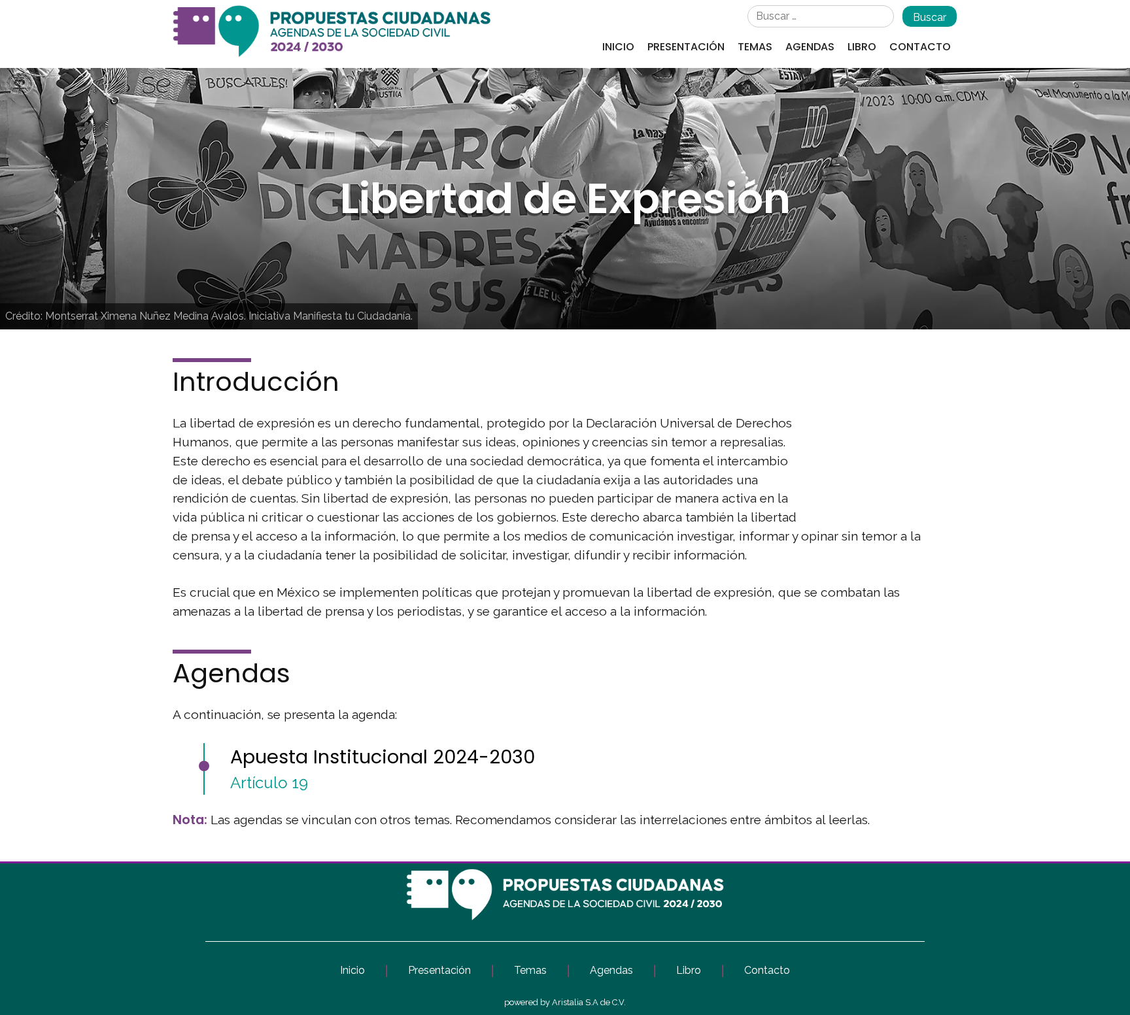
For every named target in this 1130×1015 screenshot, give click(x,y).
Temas (755, 46)
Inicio (618, 46)
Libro (862, 46)
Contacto (920, 46)
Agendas (809, 46)
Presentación (686, 46)
